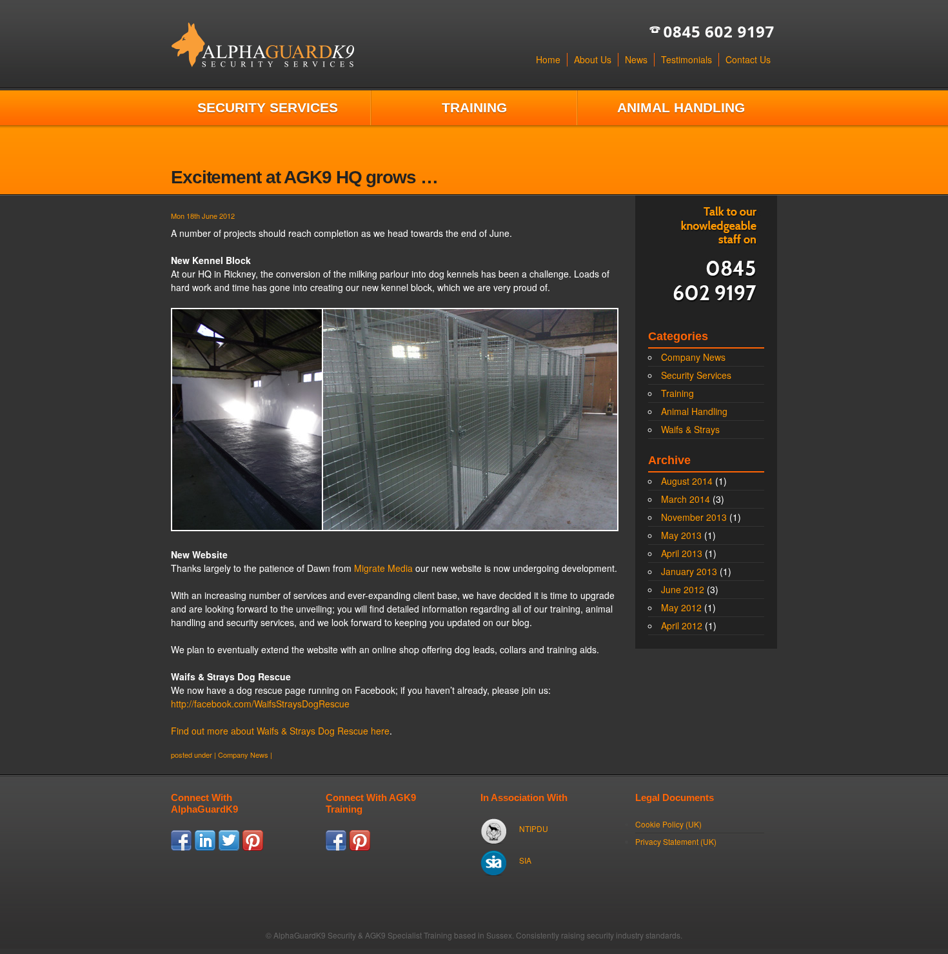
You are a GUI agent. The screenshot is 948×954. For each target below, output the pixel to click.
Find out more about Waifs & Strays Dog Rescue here (280, 730)
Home (548, 59)
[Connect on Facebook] (181, 847)
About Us (592, 59)
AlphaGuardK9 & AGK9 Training (262, 45)
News (636, 59)
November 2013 (694, 517)
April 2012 (681, 625)
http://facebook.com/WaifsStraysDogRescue (260, 703)
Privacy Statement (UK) (675, 841)
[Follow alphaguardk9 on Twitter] (229, 847)
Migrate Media (383, 568)
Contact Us (748, 59)
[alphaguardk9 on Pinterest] (252, 847)
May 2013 (681, 535)
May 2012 (681, 607)
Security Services (267, 107)
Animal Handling (681, 107)
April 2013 (681, 553)
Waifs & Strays (690, 429)
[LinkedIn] (205, 847)
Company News (243, 754)
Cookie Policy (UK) (668, 823)
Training (474, 107)
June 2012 (682, 589)
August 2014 (687, 480)
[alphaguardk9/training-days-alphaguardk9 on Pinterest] (360, 847)
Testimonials (686, 59)
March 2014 (685, 498)
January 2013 (689, 571)
